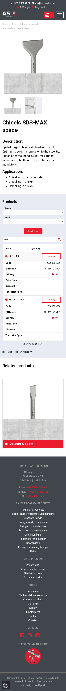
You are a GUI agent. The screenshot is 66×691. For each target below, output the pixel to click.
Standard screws (33, 573)
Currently (33, 603)
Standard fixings (33, 518)
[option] (33, 65)
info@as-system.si (45, 3)
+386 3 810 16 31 (35, 495)
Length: (7, 217)
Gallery (33, 607)
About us (33, 591)
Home (5, 24)
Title (8, 248)
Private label (33, 565)
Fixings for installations (33, 526)
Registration (40, 7)
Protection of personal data (38, 681)
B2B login (25, 7)
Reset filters (33, 231)
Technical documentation (33, 595)
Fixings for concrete (33, 509)
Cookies (33, 620)
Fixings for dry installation (33, 522)
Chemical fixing (33, 534)
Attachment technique (33, 569)
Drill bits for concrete (29, 24)
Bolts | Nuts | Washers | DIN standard (33, 513)
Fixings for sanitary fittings (33, 547)
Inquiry (51, 256)
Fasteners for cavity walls (33, 530)
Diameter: (8, 208)
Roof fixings (33, 543)
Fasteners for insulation (33, 538)
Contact (33, 616)
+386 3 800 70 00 (21, 3)
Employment (33, 612)
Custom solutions (33, 599)
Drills (14, 24)
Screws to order (33, 577)
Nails (33, 551)
